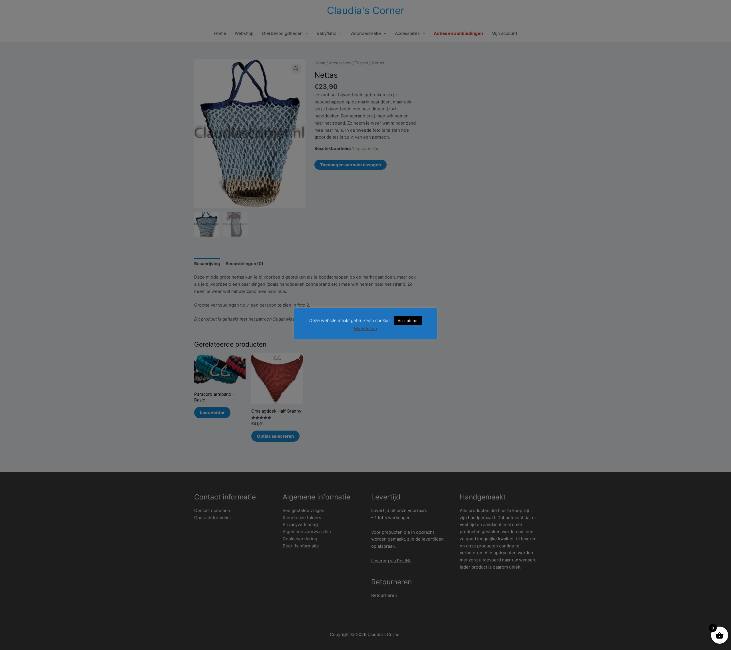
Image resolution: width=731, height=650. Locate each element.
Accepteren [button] (408, 320)
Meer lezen (365, 328)
